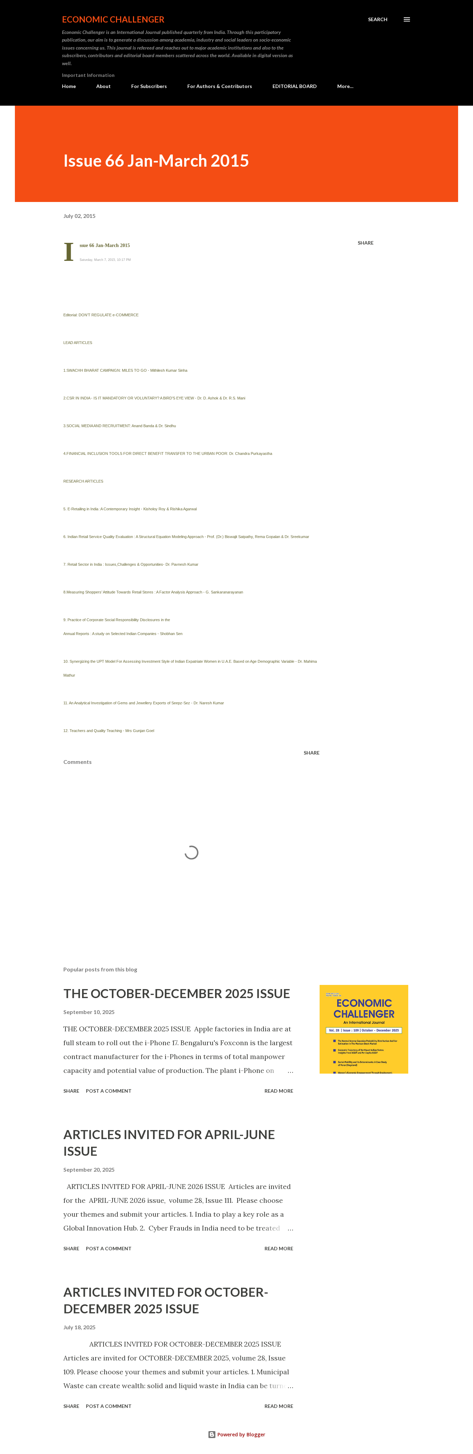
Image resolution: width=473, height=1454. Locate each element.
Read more (279, 1091)
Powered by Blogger (240, 1434)
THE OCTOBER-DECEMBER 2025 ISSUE (176, 993)
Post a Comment (109, 1091)
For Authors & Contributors (219, 86)
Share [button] (366, 243)
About (103, 86)
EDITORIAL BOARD (295, 86)
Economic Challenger (113, 19)
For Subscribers (149, 86)
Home (69, 86)
